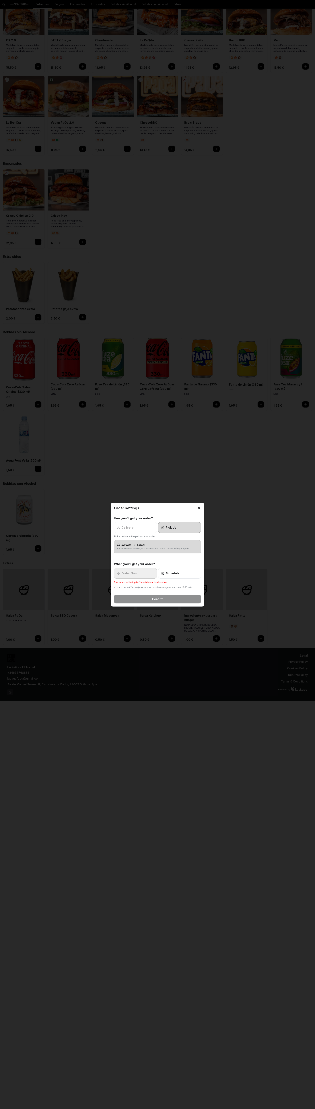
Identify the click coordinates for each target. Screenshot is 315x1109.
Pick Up (171, 527)
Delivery (127, 527)
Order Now (129, 573)
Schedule (172, 573)
